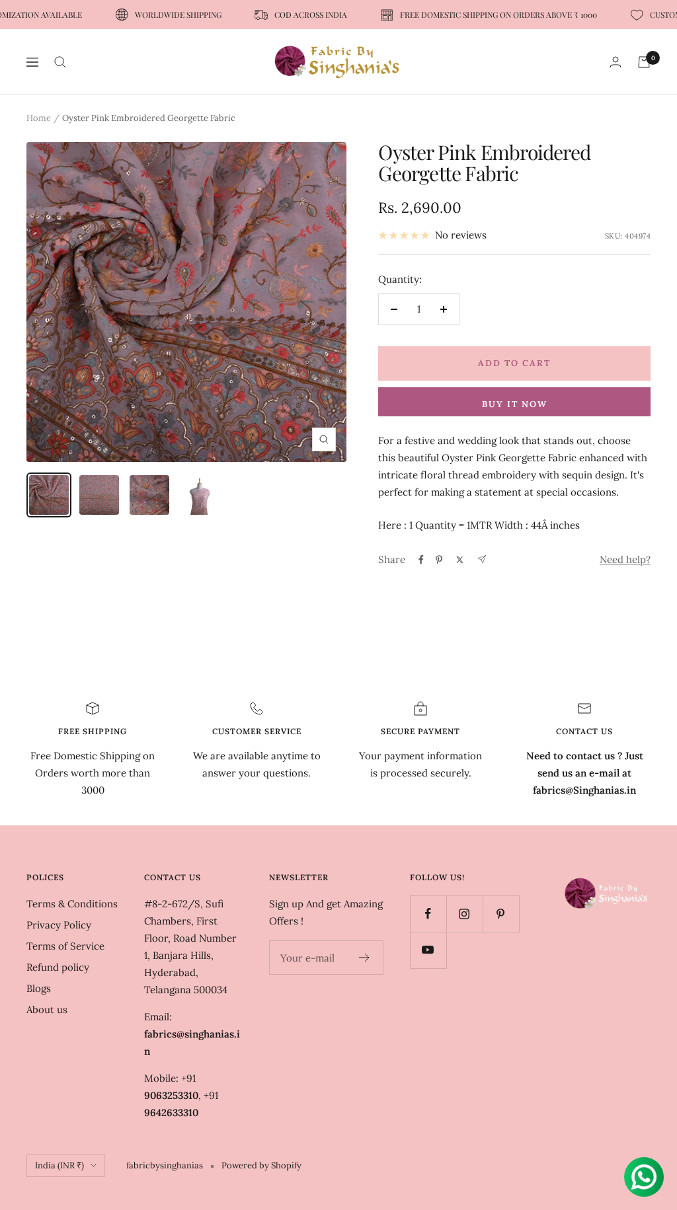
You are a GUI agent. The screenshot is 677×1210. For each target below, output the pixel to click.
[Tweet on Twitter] (459, 559)
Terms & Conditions (72, 903)
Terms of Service (65, 946)
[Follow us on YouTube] (428, 950)
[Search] (60, 62)
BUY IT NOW (514, 404)
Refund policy (57, 967)
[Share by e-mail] (481, 559)
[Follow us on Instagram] (464, 913)
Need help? (625, 559)
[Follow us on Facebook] (428, 913)
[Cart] (644, 62)
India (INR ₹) (59, 1165)
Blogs (38, 988)
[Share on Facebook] (421, 559)
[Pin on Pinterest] (439, 559)
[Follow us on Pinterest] (501, 913)
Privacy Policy (58, 925)
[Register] (364, 957)
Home (38, 118)
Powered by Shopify (261, 1165)
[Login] (615, 61)
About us (46, 1009)
